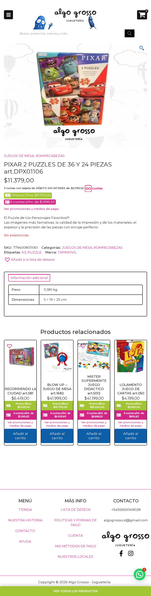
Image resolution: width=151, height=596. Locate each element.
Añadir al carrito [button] (20, 436)
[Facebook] (121, 553)
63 (24, 252)
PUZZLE (34, 252)
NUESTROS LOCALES (75, 557)
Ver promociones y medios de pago (31, 209)
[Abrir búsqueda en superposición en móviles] (75, 33)
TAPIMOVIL (67, 252)
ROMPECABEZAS (50, 156)
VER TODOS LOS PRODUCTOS (75, 591)
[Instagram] (131, 553)
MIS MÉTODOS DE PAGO (75, 546)
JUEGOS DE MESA (19, 156)
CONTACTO (25, 531)
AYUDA (25, 541)
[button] (75, 258)
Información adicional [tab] (29, 278)
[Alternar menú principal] (8, 14)
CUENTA (75, 535)
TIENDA (25, 510)
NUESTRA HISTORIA (25, 520)
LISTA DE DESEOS (75, 510)
